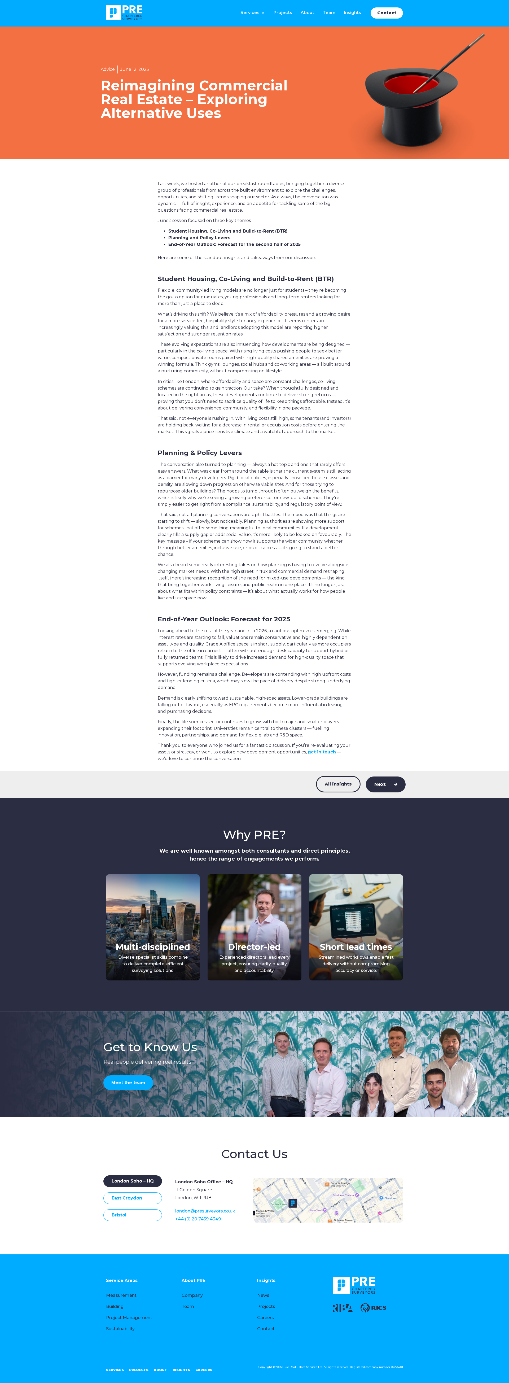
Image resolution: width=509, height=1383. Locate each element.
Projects (266, 1306)
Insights (181, 1370)
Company (192, 1295)
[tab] (132, 1181)
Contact (266, 1328)
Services (115, 1370)
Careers (265, 1317)
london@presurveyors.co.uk (205, 1211)
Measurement (121, 1295)
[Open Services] (263, 13)
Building (115, 1306)
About (160, 1370)
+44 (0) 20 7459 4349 (198, 1218)
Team (188, 1306)
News (263, 1295)
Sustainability (120, 1328)
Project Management (129, 1317)
